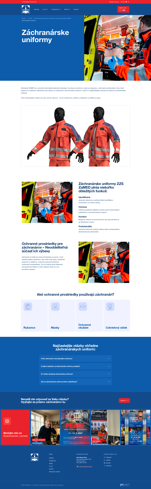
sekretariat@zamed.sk (85, 466)
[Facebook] (128, 2)
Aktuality (36, 9)
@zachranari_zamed (15, 435)
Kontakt (76, 9)
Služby (66, 9)
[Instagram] (121, 2)
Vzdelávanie (55, 9)
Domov (24, 18)
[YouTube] (126, 2)
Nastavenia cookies (54, 471)
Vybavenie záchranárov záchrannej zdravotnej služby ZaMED (52, 18)
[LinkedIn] (124, 2)
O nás (44, 9)
